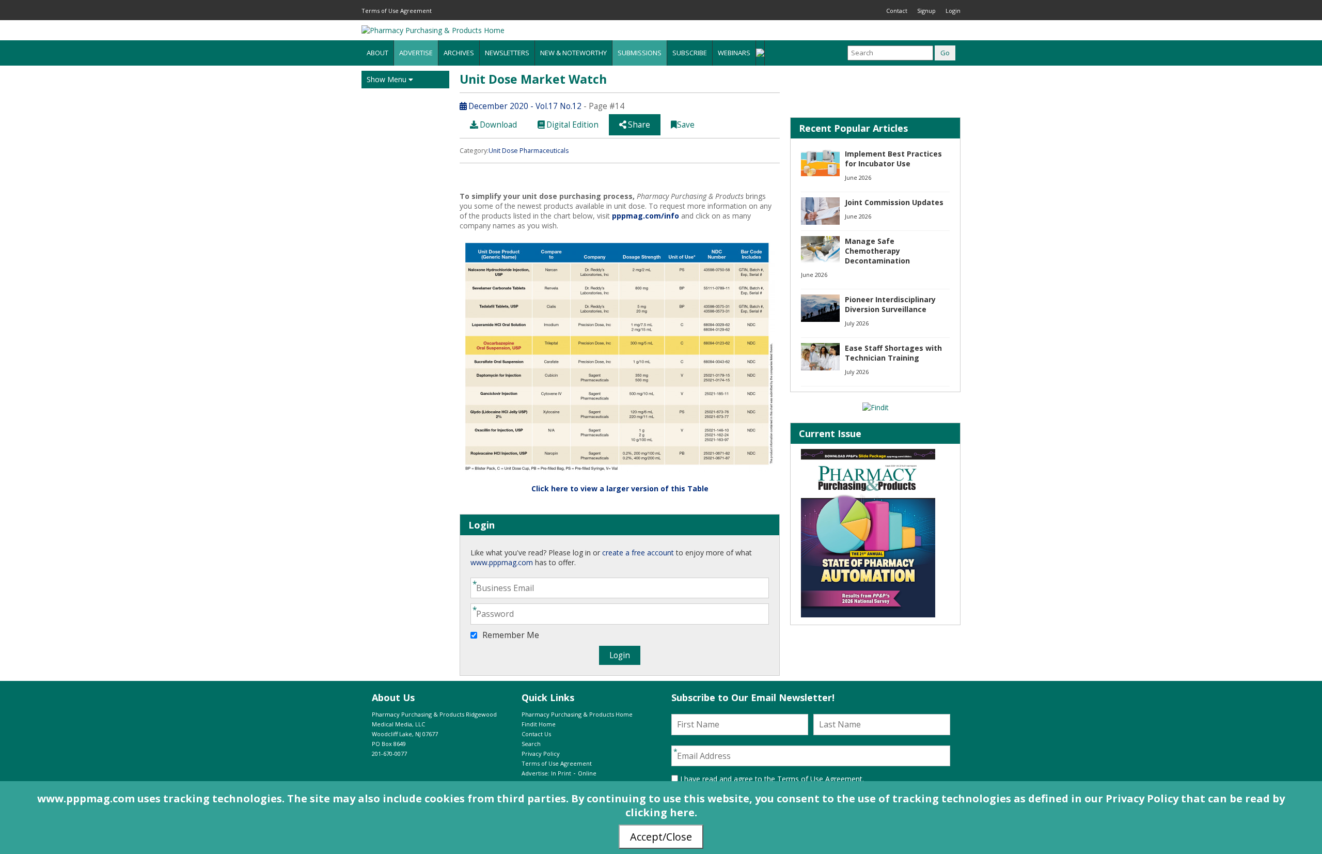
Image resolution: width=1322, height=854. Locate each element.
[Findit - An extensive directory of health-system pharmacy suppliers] (875, 407)
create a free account (638, 552)
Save (686, 124)
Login (953, 10)
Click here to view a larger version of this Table (620, 488)
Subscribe (689, 52)
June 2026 (858, 177)
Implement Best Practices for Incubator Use (893, 158)
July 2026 (857, 323)
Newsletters (507, 52)
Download (497, 124)
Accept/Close (661, 837)
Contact (896, 10)
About (377, 52)
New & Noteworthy (573, 52)
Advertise (416, 52)
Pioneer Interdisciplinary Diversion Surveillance (890, 304)
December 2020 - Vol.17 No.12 (523, 106)
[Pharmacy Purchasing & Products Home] (433, 30)
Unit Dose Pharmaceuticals (529, 150)
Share (638, 124)
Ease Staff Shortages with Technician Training (893, 353)
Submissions (640, 52)
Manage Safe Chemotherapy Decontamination (877, 251)
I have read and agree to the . (771, 779)
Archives (459, 52)
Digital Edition (571, 124)
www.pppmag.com (501, 562)
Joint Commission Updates (894, 202)
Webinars (734, 52)
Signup (926, 10)
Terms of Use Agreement (396, 10)
